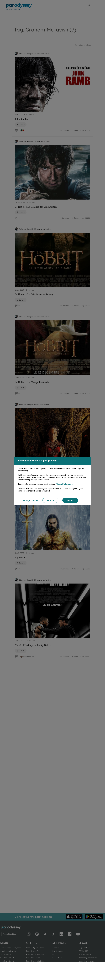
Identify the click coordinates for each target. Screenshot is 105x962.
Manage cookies (30, 500)
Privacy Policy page (64, 484)
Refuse (50, 500)
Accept (70, 500)
